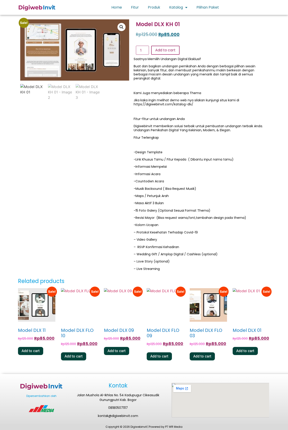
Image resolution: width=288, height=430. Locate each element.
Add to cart (165, 50)
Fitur (135, 7)
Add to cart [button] (31, 351)
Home (116, 7)
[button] (121, 27)
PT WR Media (173, 427)
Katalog (176, 7)
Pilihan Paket (207, 7)
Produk (154, 7)
